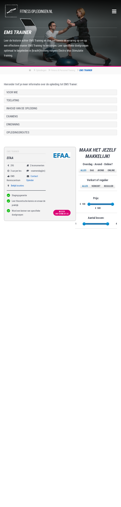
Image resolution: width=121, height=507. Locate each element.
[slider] (89, 204)
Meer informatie (62, 212)
